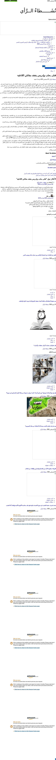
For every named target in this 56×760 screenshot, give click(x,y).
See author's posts (52, 167)
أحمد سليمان (50, 250)
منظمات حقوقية (49, 465)
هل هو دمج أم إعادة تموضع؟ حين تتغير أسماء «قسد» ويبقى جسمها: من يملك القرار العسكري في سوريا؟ (31, 393)
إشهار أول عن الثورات (48, 39)
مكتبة (51, 49)
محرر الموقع (50, 58)
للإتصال (48, 54)
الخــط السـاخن (49, 53)
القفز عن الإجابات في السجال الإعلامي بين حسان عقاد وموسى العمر (39, 255)
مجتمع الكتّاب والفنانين (44, 51)
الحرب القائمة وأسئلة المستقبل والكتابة (40, 40)
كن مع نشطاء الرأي (45, 60)
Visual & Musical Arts (48, 37)
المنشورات (50, 46)
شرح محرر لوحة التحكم (41, 61)
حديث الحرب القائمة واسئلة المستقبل (44, 47)
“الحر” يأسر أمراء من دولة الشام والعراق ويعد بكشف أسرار (40, 173)
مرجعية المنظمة (43, 56)
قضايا (51, 298)
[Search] (55, 64)
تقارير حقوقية (50, 388)
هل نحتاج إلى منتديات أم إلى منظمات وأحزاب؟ (45, 345)
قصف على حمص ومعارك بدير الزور (46, 175)
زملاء (52, 71)
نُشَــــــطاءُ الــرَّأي (38, 10)
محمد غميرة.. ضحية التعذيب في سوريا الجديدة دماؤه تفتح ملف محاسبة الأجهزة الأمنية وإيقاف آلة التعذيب (31, 505)
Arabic (7, 0)
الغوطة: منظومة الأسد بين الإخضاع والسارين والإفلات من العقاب (40, 468)
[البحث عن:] (50, 66)
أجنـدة (51, 292)
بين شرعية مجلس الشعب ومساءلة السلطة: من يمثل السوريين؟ (40, 426)
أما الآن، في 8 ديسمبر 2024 (43, 44)
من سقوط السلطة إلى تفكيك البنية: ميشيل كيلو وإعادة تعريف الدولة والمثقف (37, 301)
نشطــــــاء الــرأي (41, 182)
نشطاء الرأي (52, 79)
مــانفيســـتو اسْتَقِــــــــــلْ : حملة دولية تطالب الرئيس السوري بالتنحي (33, 42)
